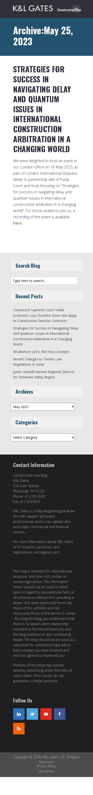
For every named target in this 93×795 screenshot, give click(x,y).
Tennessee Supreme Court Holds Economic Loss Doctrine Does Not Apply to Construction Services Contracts (45, 315)
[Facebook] (59, 714)
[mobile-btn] (76, 9)
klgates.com (50, 552)
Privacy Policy (47, 766)
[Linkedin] (19, 714)
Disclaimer (47, 771)
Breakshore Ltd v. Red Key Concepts (41, 351)
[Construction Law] (47, 7)
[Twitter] (32, 714)
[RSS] (19, 728)
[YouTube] (46, 714)
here (17, 223)
